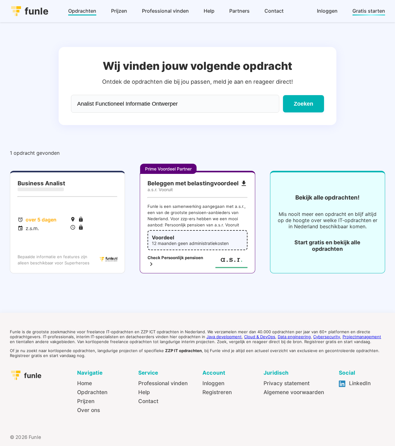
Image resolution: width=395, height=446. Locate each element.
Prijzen (85, 401)
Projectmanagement (362, 336)
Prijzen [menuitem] (119, 11)
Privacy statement (287, 383)
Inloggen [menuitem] (327, 11)
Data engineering (294, 336)
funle (36, 11)
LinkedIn (359, 383)
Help (144, 392)
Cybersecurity (326, 336)
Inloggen (213, 383)
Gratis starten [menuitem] (368, 11)
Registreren (217, 392)
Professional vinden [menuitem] (165, 11)
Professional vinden (163, 383)
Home (84, 383)
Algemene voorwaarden (294, 392)
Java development (224, 336)
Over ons (88, 410)
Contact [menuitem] (274, 11)
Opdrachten (92, 392)
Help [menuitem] (209, 11)
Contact (148, 401)
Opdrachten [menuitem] (82, 11)
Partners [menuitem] (239, 11)
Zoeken (303, 104)
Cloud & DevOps (259, 336)
